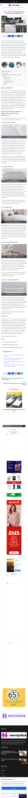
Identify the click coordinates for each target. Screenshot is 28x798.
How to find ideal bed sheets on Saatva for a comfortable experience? (12, 75)
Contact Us (3, 775)
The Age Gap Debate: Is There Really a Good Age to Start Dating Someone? (9, 753)
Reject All (14, 795)
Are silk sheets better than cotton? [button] (10, 342)
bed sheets (9, 318)
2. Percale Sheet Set (6, 78)
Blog (2, 773)
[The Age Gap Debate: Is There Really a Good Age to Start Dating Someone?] (23, 753)
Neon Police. (14, 336)
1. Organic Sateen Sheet (7, 77)
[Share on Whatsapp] (21, 36)
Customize (14, 791)
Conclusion (5, 83)
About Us (3, 770)
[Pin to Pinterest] (18, 36)
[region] (14, 787)
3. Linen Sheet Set (6, 79)
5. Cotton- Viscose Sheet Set (8, 82)
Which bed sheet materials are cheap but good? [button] (13, 347)
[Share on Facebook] (13, 36)
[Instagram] (14, 1)
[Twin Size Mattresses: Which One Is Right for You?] (14, 400)
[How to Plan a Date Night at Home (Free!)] (23, 761)
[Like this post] (9, 36)
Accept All (14, 788)
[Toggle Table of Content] (23, 71)
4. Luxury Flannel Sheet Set (8, 81)
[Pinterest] (16, 1)
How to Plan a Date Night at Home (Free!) (9, 760)
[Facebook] (11, 1)
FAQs (4, 84)
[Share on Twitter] (15, 36)
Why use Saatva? (5, 73)
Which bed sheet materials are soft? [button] (10, 344)
